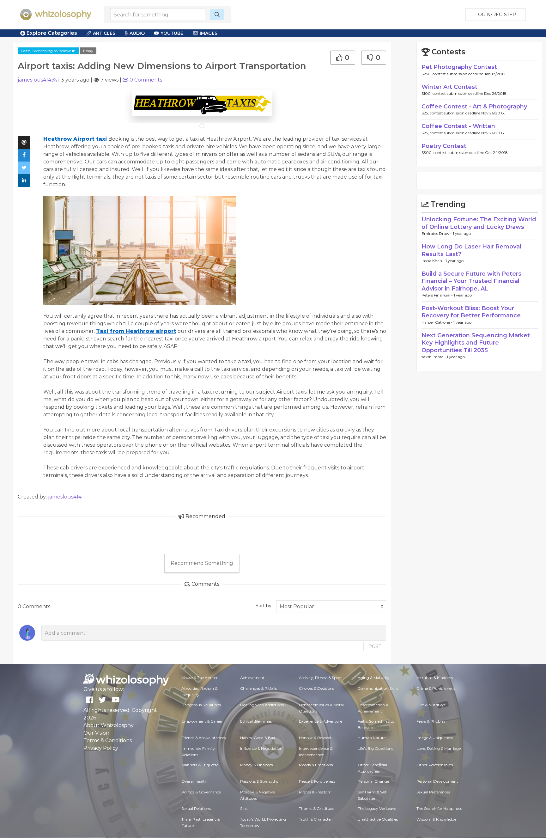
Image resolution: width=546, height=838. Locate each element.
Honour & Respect (315, 737)
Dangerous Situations (201, 704)
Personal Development (437, 781)
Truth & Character (315, 819)
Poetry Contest (444, 146)
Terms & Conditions (107, 740)
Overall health (194, 781)
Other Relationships (434, 764)
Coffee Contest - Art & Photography (474, 106)
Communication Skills (378, 688)
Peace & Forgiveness (317, 781)
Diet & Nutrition (430, 704)
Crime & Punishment (435, 688)
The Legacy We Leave (377, 808)
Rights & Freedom (315, 792)
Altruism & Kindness (434, 677)
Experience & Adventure (320, 721)
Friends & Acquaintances (203, 737)
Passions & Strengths (259, 781)
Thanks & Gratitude (316, 808)
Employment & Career (201, 721)
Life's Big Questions (375, 748)
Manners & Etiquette (199, 764)
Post (374, 646)
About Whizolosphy (108, 725)
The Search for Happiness (439, 808)
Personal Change (373, 781)
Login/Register (495, 14)
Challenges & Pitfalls (258, 688)
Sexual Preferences (433, 792)
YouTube (172, 33)
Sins (243, 808)
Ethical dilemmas (256, 721)
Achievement (252, 677)
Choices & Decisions (316, 688)
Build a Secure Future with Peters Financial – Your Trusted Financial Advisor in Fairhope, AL (471, 281)
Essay (88, 50)
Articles (104, 33)
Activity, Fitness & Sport (320, 677)
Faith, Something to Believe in (48, 50)
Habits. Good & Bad (257, 737)
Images (208, 33)
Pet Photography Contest (459, 67)
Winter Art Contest (449, 86)
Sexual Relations (196, 808)
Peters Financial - (438, 295)
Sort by (263, 606)
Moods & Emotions (316, 764)
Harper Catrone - (437, 322)
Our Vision (96, 733)
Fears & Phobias (430, 721)
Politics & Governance (201, 792)
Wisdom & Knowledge (436, 819)
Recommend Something (202, 563)
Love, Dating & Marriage (438, 748)
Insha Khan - (434, 260)
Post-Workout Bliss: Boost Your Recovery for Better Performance (471, 312)
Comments (146, 80)
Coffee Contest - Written (458, 126)
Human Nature (371, 737)
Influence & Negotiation (261, 748)
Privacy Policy (100, 748)
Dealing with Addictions (262, 704)
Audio (137, 33)
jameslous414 (34, 80)
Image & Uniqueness (434, 737)
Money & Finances (256, 764)
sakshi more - (434, 356)
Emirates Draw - (437, 233)
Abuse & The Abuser (199, 677)
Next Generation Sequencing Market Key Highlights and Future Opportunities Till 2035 (476, 343)
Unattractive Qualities (378, 819)
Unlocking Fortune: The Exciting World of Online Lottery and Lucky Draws (479, 223)
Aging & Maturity (374, 677)
